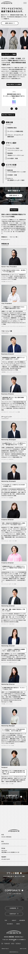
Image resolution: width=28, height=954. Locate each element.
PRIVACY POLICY (5, 948)
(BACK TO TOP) (23, 948)
